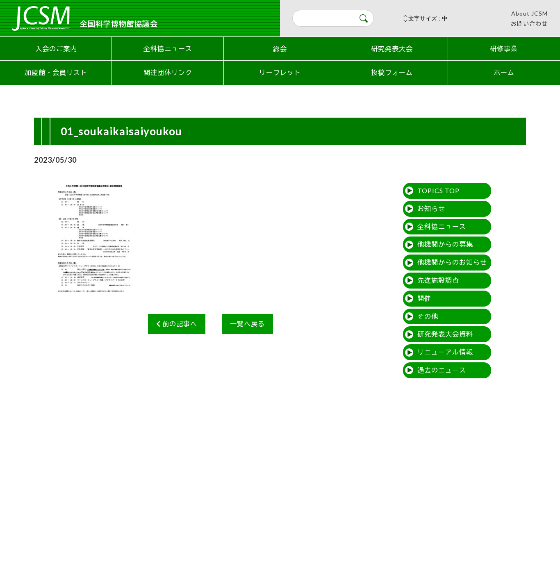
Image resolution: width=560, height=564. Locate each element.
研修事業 (504, 48)
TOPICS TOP (438, 190)
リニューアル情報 (445, 352)
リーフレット (280, 72)
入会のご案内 (56, 48)
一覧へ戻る (247, 323)
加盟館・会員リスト (56, 72)
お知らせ (431, 208)
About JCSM (529, 13)
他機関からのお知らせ (452, 262)
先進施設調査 (438, 280)
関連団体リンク (167, 72)
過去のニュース (441, 370)
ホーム (504, 72)
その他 (427, 316)
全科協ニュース (167, 48)
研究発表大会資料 (445, 334)
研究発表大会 (392, 48)
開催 (424, 298)
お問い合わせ (529, 23)
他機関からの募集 (445, 244)
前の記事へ (179, 323)
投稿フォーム (392, 72)
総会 (280, 48)
